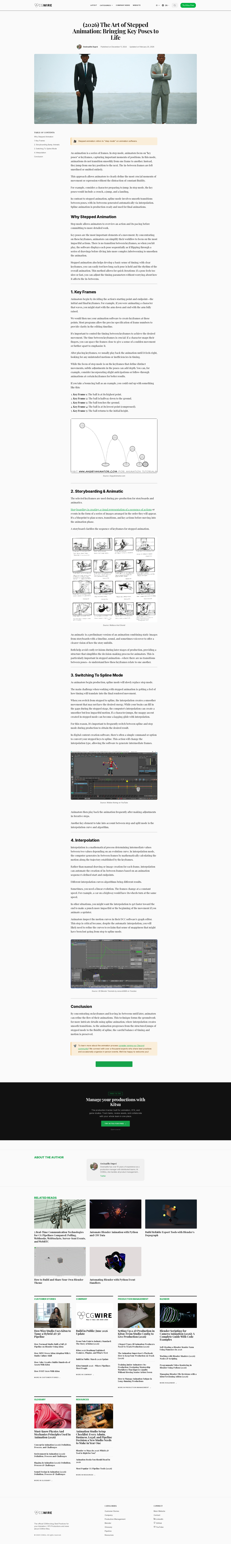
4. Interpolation (40, 153)
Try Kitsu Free (188, 5)
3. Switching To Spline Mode (45, 149)
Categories (105, 5)
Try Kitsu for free (115, 1123)
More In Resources (85, 1475)
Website (137, 5)
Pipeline (108, 1531)
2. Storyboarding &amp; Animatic (47, 145)
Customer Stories (112, 1511)
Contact (157, 1515)
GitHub (159, 1523)
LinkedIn (159, 1519)
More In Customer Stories (47, 1377)
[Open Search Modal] (175, 5)
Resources (109, 1535)
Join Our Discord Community (114, 1064)
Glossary (108, 1527)
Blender (108, 1523)
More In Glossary (43, 1480)
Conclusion (38, 157)
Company (109, 1515)
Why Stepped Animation (43, 137)
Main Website (159, 1511)
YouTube (160, 1527)
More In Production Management (134, 1387)
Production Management (115, 1519)
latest (93, 5)
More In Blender (168, 1383)
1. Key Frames (39, 141)
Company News (123, 5)
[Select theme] (158, 5)
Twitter (103, 1176)
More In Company (85, 1374)
